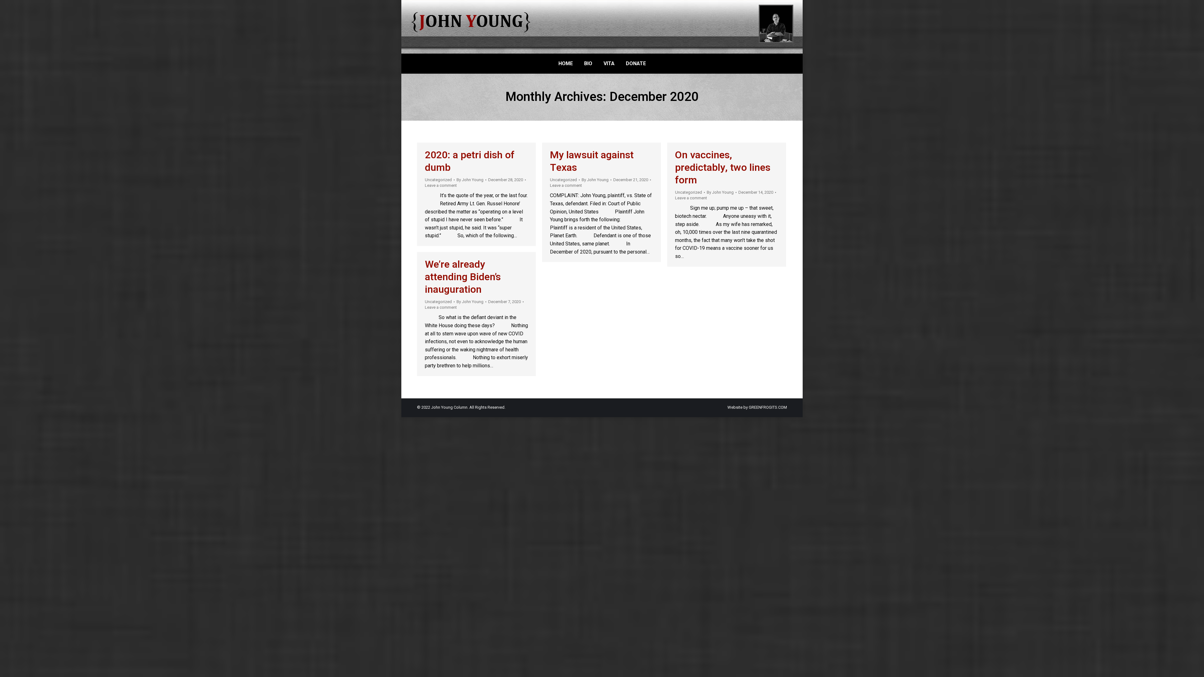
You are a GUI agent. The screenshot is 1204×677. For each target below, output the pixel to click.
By (470, 179)
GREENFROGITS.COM (768, 407)
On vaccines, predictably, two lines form (722, 167)
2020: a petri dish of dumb (470, 161)
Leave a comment (441, 185)
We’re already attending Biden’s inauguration (463, 277)
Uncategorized (438, 179)
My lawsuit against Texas (592, 161)
